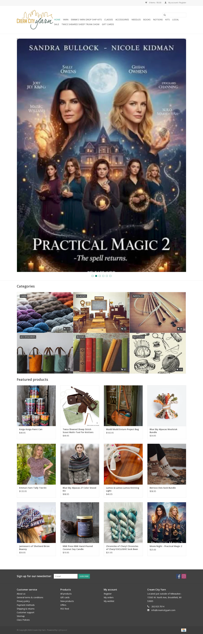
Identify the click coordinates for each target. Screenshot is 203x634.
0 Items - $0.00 (155, 2)
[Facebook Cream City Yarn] (178, 576)
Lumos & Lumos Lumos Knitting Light (122, 489)
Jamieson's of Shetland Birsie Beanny (34, 548)
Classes (108, 19)
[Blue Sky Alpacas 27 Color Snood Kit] (79, 464)
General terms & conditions (30, 597)
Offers (63, 605)
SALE (56, 24)
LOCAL (175, 19)
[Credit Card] (183, 630)
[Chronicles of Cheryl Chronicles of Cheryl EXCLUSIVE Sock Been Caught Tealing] (123, 522)
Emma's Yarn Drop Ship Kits (86, 19)
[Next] (180, 156)
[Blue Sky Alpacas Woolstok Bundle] (166, 405)
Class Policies (23, 619)
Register (108, 593)
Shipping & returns (25, 608)
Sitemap (21, 616)
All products (66, 593)
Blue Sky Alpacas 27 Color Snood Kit (79, 489)
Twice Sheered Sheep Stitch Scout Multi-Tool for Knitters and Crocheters (78, 431)
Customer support (25, 612)
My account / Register (177, 2)
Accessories (122, 19)
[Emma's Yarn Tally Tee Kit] (36, 464)
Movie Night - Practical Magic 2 (166, 546)
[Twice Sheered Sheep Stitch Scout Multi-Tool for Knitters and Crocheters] (79, 405)
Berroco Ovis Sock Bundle (163, 487)
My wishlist (109, 601)
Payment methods (26, 605)
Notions (158, 19)
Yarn (65, 19)
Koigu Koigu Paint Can (30, 429)
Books (147, 19)
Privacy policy (23, 601)
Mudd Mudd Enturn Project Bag (122, 429)
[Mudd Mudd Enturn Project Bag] (123, 405)
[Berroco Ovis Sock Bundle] (166, 464)
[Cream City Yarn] (35, 19)
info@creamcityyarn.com (163, 610)
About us (21, 593)
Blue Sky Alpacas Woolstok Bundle (163, 431)
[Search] (164, 15)
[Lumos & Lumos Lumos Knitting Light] (123, 464)
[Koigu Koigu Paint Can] (36, 405)
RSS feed (64, 608)
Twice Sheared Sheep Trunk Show (80, 24)
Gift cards (108, 24)
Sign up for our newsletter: (34, 576)
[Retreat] (101, 86)
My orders (109, 597)
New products (67, 601)
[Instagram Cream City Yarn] (183, 576)
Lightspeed (62, 630)
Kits (167, 19)
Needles (136, 19)
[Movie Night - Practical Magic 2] (166, 522)
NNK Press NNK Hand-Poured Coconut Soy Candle (78, 548)
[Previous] (23, 156)
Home (57, 19)
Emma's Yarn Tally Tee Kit (33, 487)
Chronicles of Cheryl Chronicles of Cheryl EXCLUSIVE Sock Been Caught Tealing (122, 548)
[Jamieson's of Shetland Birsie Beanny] (36, 522)
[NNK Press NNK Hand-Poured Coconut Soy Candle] (79, 522)
